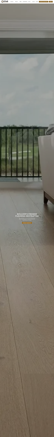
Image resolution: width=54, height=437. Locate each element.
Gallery (21, 1)
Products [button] (12, 1)
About (29, 1)
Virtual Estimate (25, 1)
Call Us (51, 1)
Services (16, 1)
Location (33, 1)
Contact (37, 1)
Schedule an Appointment (43, 1)
